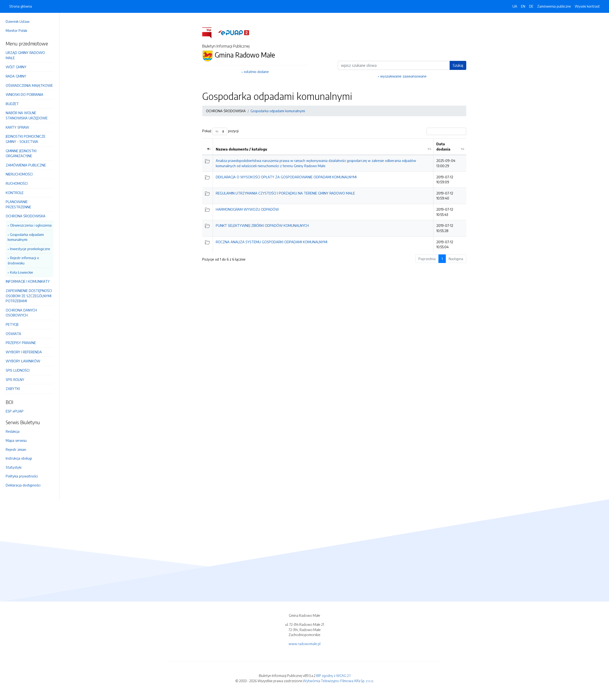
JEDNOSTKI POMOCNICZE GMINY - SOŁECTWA (25, 139)
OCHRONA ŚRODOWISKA (25, 216)
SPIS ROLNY (15, 379)
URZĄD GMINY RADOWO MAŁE (25, 55)
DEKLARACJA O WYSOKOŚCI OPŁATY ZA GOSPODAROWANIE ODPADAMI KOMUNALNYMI (286, 177)
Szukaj (458, 65)
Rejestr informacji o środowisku (23, 260)
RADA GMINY (16, 76)
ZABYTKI (13, 388)
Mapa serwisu (16, 440)
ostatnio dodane (256, 71)
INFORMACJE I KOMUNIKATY (28, 281)
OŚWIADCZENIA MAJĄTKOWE (29, 85)
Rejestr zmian (16, 449)
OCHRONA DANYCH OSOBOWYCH (21, 312)
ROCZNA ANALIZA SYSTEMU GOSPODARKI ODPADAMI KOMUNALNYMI (271, 242)
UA (514, 6)
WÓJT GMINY (16, 67)
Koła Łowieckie (21, 272)
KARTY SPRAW (17, 127)
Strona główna (20, 6)
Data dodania (443, 146)
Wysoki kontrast (587, 6)
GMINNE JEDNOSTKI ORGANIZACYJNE (21, 153)
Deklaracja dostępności (23, 485)
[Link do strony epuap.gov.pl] (233, 32)
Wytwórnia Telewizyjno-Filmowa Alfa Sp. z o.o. (338, 681)
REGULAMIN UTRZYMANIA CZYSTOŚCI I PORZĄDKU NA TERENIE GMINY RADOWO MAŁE (285, 193)
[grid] (334, 195)
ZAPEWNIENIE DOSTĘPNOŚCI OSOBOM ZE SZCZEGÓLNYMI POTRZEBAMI (29, 295)
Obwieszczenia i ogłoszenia (31, 225)
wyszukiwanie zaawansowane (403, 76)
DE (531, 6)
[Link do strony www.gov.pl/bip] (209, 32)
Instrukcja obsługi (19, 458)
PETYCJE (12, 324)
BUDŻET (12, 104)
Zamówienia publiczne (554, 6)
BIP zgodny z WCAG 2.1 (333, 675)
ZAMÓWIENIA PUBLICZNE (26, 165)
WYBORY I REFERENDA (24, 352)
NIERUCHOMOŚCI (19, 174)
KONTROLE (15, 192)
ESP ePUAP (15, 411)
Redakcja (13, 431)
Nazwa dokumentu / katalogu (241, 149)
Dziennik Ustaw (17, 21)
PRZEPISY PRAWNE (21, 342)
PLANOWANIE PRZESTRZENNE (18, 204)
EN (523, 6)
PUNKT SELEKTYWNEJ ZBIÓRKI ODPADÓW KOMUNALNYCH (262, 225)
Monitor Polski (16, 30)
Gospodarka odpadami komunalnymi (26, 237)
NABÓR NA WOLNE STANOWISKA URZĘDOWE (27, 115)
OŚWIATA (13, 333)
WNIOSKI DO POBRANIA (24, 94)
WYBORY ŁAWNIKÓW (23, 361)
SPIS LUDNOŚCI (17, 370)
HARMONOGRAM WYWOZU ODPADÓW (247, 209)
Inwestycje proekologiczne (30, 249)
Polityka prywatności (22, 476)
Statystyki (13, 467)
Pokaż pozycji (220, 131)
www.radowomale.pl (304, 644)
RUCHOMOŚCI (17, 183)
